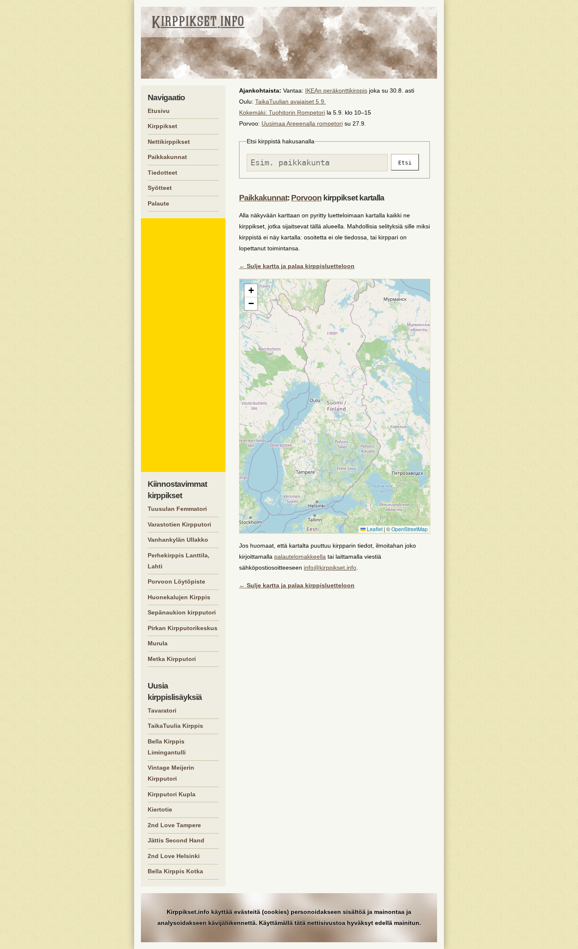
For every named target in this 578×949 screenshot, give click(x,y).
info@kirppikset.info (330, 567)
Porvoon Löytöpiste (176, 581)
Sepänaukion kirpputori (182, 612)
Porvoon (306, 197)
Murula (158, 643)
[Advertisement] (184, 345)
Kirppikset (162, 126)
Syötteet (160, 187)
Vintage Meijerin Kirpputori (171, 773)
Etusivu (159, 110)
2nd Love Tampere (174, 825)
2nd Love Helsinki (174, 856)
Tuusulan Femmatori (177, 508)
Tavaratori (162, 710)
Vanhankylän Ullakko (178, 539)
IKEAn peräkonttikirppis (336, 90)
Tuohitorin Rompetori (297, 112)
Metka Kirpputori (172, 659)
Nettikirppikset (169, 141)
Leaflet (374, 528)
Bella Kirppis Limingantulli (167, 747)
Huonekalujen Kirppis (179, 597)
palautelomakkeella (300, 556)
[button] (251, 290)
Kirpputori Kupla (171, 794)
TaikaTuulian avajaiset (284, 101)
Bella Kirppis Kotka (175, 871)
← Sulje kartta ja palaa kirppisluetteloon (297, 266)
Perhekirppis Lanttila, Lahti (178, 561)
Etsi (405, 162)
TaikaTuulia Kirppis (175, 725)
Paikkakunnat (263, 197)
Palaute (158, 203)
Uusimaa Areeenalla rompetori (302, 123)
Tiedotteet (162, 172)
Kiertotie (160, 809)
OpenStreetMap (409, 528)
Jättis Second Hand (176, 840)
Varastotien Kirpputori (179, 524)
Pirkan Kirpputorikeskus (182, 628)
